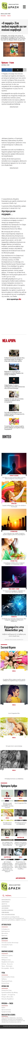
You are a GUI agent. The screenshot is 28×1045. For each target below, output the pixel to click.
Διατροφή (5, 939)
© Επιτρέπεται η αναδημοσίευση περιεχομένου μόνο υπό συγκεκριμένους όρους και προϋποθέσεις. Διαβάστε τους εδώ (14, 918)
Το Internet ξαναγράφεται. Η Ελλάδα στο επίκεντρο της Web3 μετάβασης (14, 591)
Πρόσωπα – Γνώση (7, 1004)
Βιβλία (14, 671)
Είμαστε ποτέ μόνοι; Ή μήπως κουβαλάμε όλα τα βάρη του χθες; (21, 844)
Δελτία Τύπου (7, 14)
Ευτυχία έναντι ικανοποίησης (14, 746)
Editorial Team (5, 65)
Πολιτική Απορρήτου (7, 910)
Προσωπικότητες (6, 1009)
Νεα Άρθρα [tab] (9, 341)
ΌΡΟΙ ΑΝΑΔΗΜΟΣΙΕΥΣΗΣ (8, 914)
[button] (24, 7)
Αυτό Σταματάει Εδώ (14, 713)
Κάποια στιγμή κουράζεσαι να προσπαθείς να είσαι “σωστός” (7, 805)
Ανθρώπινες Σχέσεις (7, 955)
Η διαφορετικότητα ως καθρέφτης (14, 778)
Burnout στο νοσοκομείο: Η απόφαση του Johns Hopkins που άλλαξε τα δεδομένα (13, 373)
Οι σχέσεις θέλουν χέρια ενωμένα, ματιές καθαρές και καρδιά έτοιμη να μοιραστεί (14, 427)
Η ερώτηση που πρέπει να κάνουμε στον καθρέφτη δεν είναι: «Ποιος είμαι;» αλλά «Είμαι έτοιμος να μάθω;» (21, 865)
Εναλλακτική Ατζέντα (8, 1015)
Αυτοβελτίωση (6, 925)
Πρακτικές (4, 935)
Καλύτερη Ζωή (7, 798)
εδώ (20, 299)
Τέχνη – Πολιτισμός (7, 966)
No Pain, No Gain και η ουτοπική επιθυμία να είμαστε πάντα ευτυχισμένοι (13, 400)
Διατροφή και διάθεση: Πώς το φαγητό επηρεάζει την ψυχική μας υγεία (14, 563)
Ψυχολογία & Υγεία (7, 981)
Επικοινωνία (5, 912)
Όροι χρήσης (5, 908)
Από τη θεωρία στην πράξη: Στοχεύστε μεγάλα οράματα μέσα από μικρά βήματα (14, 534)
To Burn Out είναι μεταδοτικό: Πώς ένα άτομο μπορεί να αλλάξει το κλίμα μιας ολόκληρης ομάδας (14, 359)
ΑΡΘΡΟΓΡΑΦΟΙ (5, 902)
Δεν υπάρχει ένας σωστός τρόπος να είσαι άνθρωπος (7, 843)
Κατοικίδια (5, 957)
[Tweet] (17, 70)
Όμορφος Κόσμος (7, 951)
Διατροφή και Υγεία (7, 944)
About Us (4, 904)
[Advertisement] (14, 123)
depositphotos (6, 899)
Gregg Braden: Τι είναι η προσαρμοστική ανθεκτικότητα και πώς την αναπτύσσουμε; (14, 386)
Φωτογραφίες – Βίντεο (8, 968)
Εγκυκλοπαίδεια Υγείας (8, 977)
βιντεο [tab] (6, 437)
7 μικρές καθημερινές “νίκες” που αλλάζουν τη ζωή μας (14, 506)
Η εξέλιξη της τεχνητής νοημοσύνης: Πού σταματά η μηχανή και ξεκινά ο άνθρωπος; (14, 620)
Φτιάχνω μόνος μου (7, 996)
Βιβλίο (2, 14)
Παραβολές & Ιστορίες (8, 962)
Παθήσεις (4, 979)
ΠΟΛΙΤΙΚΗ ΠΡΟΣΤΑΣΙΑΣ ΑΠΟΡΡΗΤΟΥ (14, 639)
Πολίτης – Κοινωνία (7, 964)
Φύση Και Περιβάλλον (8, 999)
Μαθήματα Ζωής (6, 959)
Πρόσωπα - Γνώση (6, 15)
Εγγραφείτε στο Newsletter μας (14, 628)
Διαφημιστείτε (6, 906)
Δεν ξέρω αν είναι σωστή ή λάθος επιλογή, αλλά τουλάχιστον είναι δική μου (14, 478)
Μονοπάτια (5, 933)
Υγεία (3, 973)
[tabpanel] (14, 389)
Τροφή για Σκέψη (6, 1012)
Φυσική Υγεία (5, 983)
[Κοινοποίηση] (7, 70)
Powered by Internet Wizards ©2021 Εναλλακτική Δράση (15, 1026)
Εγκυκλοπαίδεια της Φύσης (10, 992)
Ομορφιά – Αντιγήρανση (8, 994)
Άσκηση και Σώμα (7, 990)
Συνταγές (4, 947)
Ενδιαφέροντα (5, 929)
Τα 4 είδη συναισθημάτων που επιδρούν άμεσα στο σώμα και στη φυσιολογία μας (14, 413)
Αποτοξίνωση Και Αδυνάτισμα (10, 942)
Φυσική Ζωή (5, 986)
